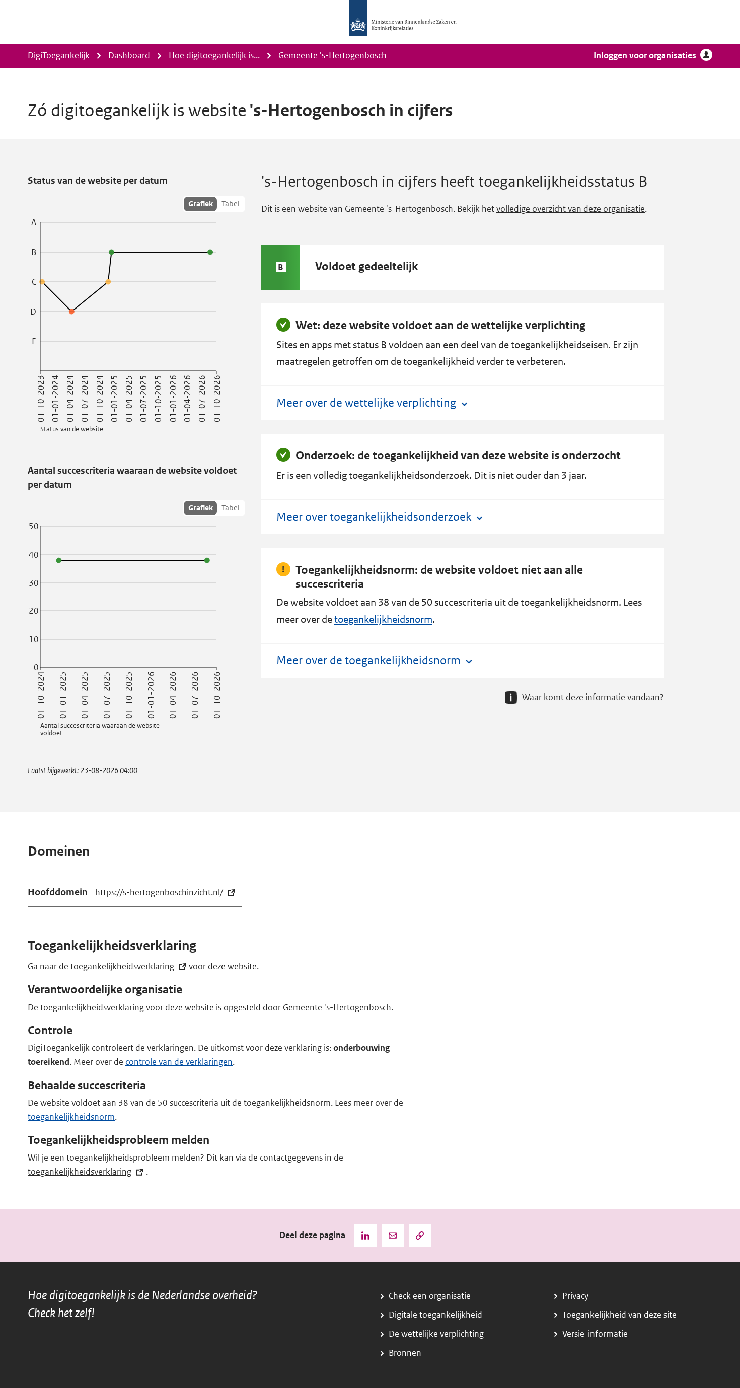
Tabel (230, 203)
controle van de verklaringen (179, 1062)
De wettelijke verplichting (436, 1334)
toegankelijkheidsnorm (383, 619)
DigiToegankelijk (59, 55)
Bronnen (405, 1353)
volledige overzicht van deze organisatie (570, 209)
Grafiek (200, 203)
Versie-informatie (595, 1334)
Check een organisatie (430, 1296)
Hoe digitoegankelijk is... (214, 55)
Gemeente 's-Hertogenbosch (332, 55)
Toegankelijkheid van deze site (619, 1314)
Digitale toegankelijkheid (435, 1314)
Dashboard (129, 55)
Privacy (575, 1296)
